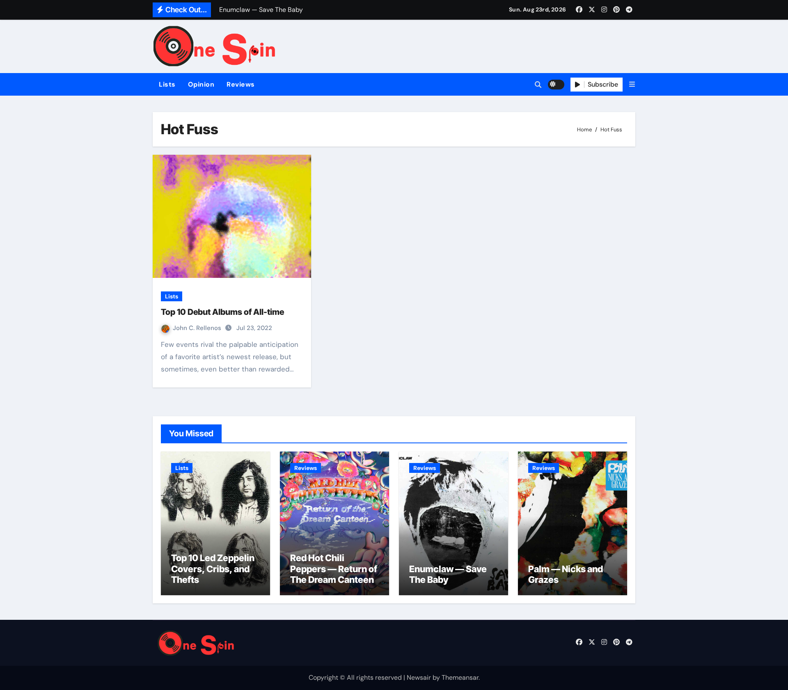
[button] (632, 84)
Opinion (201, 84)
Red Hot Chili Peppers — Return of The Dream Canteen (333, 568)
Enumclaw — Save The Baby (448, 574)
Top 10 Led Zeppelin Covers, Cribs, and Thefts (212, 568)
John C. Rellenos (198, 328)
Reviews (241, 84)
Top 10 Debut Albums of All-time (222, 312)
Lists (167, 84)
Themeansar (460, 677)
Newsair (419, 677)
